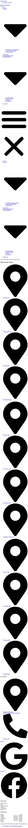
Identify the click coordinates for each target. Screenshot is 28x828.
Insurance (8, 100)
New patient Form (9, 97)
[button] (14, 133)
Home (4, 7)
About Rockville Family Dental (12, 49)
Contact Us (5, 103)
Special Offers (9, 101)
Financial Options (9, 98)
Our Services (5, 54)
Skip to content (4, 1)
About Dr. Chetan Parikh (11, 50)
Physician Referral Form (8, 55)
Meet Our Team (9, 52)
